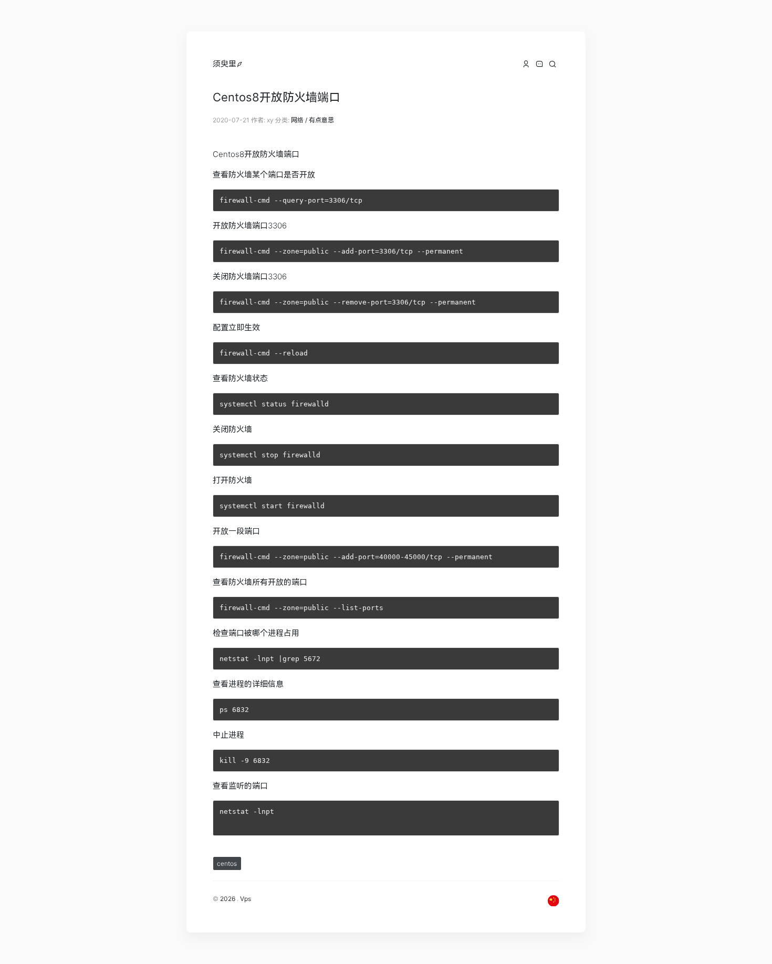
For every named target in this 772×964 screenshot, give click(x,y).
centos (227, 863)
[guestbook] (539, 64)
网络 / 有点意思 (312, 120)
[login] (239, 64)
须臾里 (224, 64)
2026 (227, 899)
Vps (245, 899)
